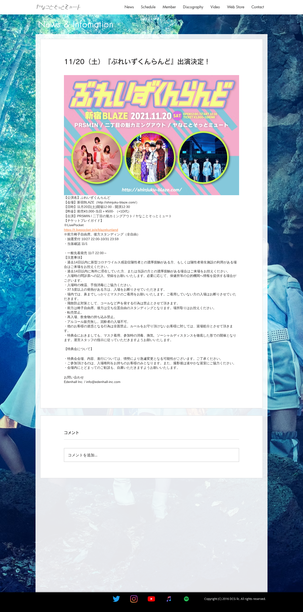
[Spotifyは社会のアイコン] (186, 599)
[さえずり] (116, 599)
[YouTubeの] (151, 599)
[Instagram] (134, 599)
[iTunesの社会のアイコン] (169, 599)
